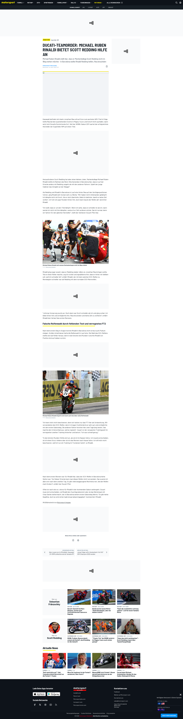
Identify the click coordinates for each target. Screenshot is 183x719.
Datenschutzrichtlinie (99, 713)
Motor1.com (76, 696)
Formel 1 (20, 3)
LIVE (83, 7)
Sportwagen (48, 3)
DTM (38, 3)
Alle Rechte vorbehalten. (100, 716)
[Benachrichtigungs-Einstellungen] (78, 540)
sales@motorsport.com (121, 701)
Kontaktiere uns (118, 698)
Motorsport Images (51, 267)
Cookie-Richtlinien (86, 713)
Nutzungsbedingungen (73, 713)
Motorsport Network (86, 716)
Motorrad (97, 3)
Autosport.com (77, 702)
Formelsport (62, 3)
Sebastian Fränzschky (50, 65)
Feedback (117, 692)
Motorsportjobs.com (79, 699)
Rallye (73, 3)
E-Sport (90, 7)
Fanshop (110, 7)
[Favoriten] (107, 66)
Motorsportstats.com (79, 705)
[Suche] (176, 3)
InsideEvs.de (77, 693)
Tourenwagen (85, 3)
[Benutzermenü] (180, 3)
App (104, 7)
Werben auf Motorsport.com (122, 695)
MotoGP (30, 3)
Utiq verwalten (110, 713)
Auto (97, 7)
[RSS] (56, 705)
